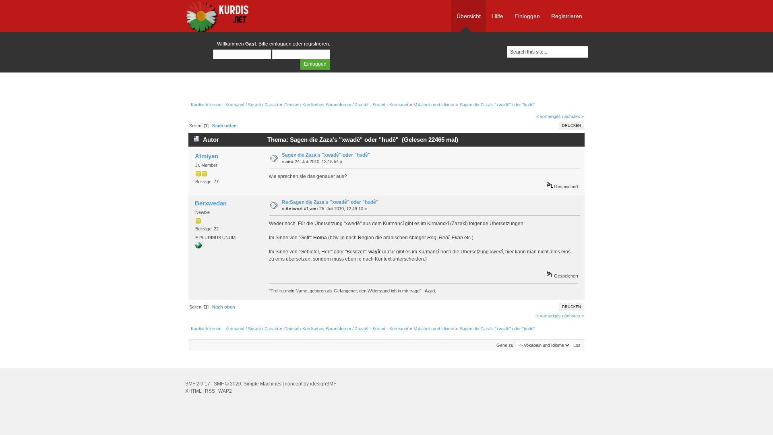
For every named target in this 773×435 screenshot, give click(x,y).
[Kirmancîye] (198, 246)
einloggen (280, 44)
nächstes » (573, 116)
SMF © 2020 (227, 384)
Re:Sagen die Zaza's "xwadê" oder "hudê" (330, 202)
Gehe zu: (505, 345)
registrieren (316, 44)
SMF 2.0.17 (197, 384)
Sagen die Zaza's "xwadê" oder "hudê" (326, 155)
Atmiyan (206, 156)
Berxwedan (211, 203)
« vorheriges (548, 116)
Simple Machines (262, 384)
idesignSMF (323, 384)
